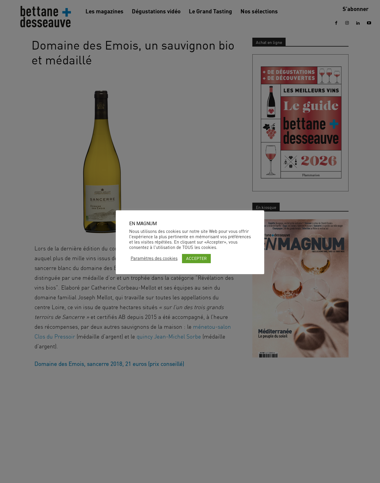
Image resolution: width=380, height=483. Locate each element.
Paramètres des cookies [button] (154, 258)
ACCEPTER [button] (196, 258)
